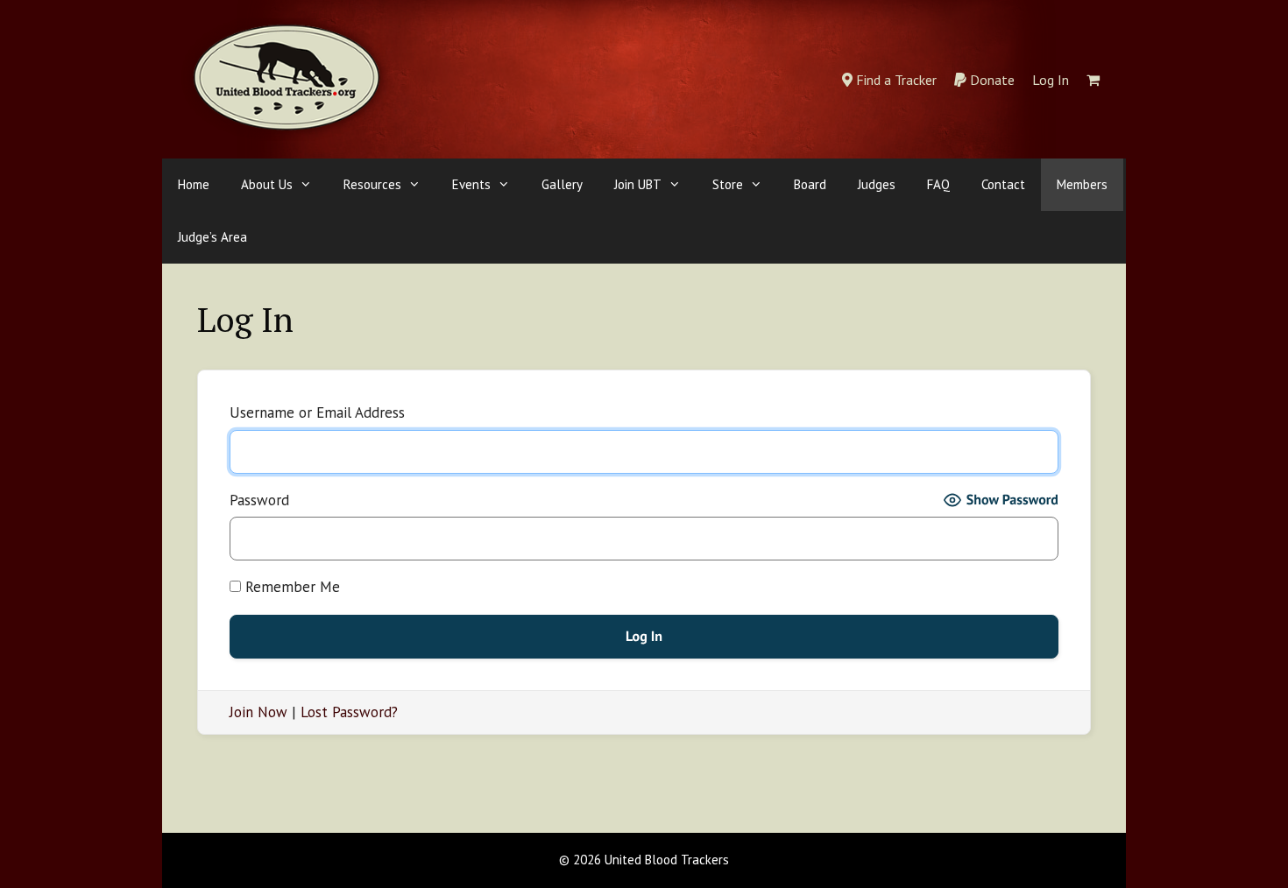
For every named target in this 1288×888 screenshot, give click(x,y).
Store (727, 184)
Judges (876, 184)
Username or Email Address (317, 412)
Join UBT (638, 184)
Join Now (258, 712)
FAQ (938, 184)
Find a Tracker (895, 79)
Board (810, 184)
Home (193, 184)
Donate (990, 79)
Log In (1050, 79)
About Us (267, 184)
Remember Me (290, 586)
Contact (1003, 184)
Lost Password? (349, 712)
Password (259, 500)
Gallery (562, 184)
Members (1082, 184)
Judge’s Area (212, 237)
